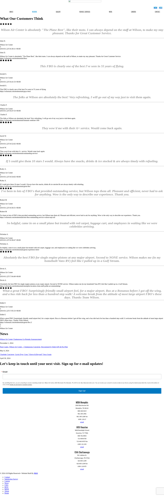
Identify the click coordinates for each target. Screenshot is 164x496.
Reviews (34, 11)
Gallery (58, 11)
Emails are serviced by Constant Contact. (21, 384)
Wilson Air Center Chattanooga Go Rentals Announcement (21, 339)
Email (5, 372)
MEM (6, 489)
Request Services (84, 11)
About (11, 11)
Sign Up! (82, 391)
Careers (133, 11)
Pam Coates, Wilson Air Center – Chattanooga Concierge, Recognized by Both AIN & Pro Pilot (34, 347)
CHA (6, 485)
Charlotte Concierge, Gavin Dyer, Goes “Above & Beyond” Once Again (25, 354)
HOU (6, 487)
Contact (7, 477)
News (110, 11)
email (82, 422)
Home (6, 493)
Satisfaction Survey (11, 479)
